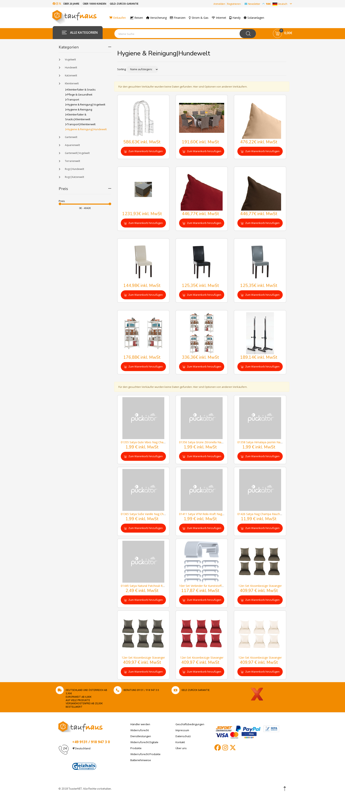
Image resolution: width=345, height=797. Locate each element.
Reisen (138, 17)
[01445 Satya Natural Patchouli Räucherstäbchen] (143, 562)
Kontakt (180, 742)
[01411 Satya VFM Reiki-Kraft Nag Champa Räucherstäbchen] (201, 490)
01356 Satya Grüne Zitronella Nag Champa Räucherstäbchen (218, 442)
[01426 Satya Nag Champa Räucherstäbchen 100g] (260, 490)
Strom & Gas (199, 17)
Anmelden (219, 4)
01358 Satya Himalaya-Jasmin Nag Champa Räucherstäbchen (277, 442)
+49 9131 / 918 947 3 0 (91, 741)
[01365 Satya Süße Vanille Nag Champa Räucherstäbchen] (143, 490)
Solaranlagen (255, 17)
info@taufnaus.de (91, 758)
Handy (236, 17)
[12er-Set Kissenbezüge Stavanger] (260, 561)
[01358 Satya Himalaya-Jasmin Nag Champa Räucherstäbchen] (260, 418)
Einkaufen (119, 18)
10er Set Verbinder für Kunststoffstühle (204, 586)
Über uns (181, 748)
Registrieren (234, 4)
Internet (220, 17)
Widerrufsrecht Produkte (145, 754)
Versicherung (158, 17)
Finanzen (179, 17)
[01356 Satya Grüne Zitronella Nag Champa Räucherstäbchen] (201, 418)
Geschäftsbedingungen (189, 724)
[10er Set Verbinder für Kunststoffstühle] (201, 562)
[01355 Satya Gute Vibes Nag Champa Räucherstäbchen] (143, 418)
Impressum (182, 730)
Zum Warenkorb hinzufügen (145, 151)
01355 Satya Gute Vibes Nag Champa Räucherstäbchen (156, 442)
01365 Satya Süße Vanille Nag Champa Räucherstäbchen (157, 514)
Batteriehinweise (140, 760)
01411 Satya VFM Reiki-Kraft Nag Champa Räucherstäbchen (218, 514)
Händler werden (140, 724)
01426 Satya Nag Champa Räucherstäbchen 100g (269, 514)
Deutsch (282, 4)
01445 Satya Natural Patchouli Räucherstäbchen (152, 586)
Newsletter (259, 4)
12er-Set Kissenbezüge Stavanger (260, 586)
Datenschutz (183, 736)
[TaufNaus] (80, 726)
